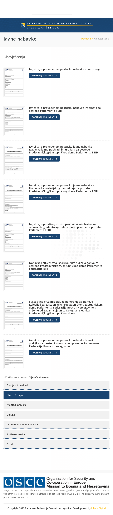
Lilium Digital (98, 508)
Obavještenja (101, 38)
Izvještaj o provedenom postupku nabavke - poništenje (64, 69)
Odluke (10, 414)
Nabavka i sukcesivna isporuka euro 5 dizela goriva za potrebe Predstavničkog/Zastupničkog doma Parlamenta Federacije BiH (65, 265)
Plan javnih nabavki (17, 385)
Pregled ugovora (16, 404)
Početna (86, 38)
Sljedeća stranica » (39, 377)
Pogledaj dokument (43, 75)
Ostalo (10, 444)
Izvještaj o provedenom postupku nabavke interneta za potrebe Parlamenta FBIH (65, 109)
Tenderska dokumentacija (22, 424)
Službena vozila (15, 434)
